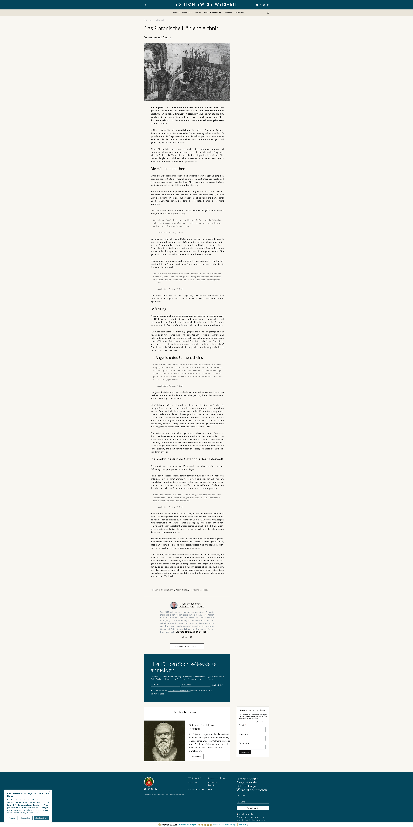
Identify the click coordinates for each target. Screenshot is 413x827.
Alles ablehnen (25, 818)
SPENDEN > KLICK (195, 778)
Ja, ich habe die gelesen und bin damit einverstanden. (181, 692)
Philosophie (161, 20)
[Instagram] (264, 5)
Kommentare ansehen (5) (185, 646)
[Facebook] (257, 5)
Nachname (244, 742)
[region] (28, 806)
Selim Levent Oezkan (158, 37)
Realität (185, 590)
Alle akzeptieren (41, 818)
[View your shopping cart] (268, 12)
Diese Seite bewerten (212, 783)
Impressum (192, 782)
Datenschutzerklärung (179, 690)
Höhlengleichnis (167, 590)
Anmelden (217, 684)
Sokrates (205, 590)
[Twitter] (261, 5)
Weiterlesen (196, 756)
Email (243, 725)
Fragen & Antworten (196, 789)
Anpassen (12, 818)
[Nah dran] (49, 791)
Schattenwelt (195, 590)
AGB (210, 789)
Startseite (148, 20)
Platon (178, 590)
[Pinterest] (267, 5)
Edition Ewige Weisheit (207, 5)
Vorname (243, 734)
